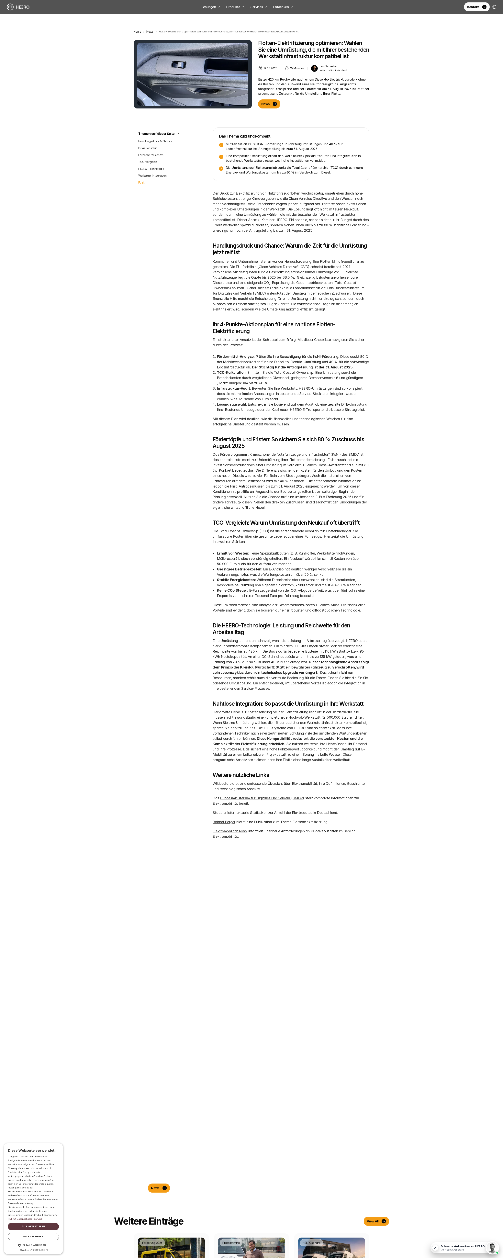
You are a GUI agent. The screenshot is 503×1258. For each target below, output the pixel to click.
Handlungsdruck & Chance (155, 141)
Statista (219, 813)
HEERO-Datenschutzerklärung (25, 1218)
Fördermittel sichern (150, 155)
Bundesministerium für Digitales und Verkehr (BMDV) (262, 798)
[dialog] (33, 1198)
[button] (33, 1245)
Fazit (141, 182)
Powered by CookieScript (33, 1249)
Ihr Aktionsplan (147, 148)
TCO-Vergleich (147, 161)
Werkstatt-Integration (152, 175)
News (149, 31)
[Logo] (18, 7)
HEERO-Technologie (151, 168)
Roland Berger (224, 822)
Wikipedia (221, 783)
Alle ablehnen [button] (33, 1236)
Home (137, 31)
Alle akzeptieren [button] (33, 1226)
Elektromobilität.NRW (230, 831)
